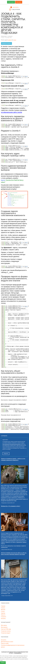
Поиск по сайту (5, 643)
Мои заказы (18, 2)
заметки (9, 39)
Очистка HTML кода (6, 629)
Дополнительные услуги (7, 641)
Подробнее (6, 453)
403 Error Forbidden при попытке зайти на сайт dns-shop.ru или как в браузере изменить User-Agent (14, 553)
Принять (3, 662)
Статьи (3, 611)
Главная (3, 606)
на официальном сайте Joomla (11, 112)
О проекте (3, 616)
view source (22, 76)
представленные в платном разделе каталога (11, 444)
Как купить (3, 639)
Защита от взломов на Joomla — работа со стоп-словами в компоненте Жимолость (13, 459)
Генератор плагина (6, 631)
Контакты (3, 618)
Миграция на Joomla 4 (6, 43)
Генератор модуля (5, 633)
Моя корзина (4, 627)
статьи (14, 39)
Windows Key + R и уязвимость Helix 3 (10, 506)
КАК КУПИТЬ (16, 7)
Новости (3, 615)
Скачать (3, 607)
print (25, 76)
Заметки (3, 613)
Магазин (3, 609)
